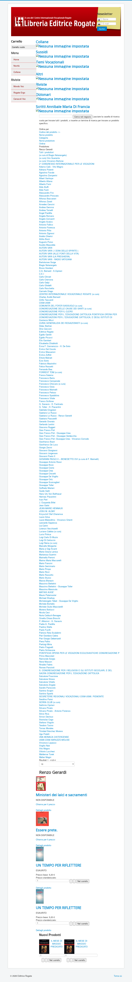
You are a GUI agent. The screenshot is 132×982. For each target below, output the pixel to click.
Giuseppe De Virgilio (48, 476)
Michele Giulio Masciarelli (51, 606)
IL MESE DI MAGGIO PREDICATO (56, 943)
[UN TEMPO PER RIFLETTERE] (40, 853)
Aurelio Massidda (47, 244)
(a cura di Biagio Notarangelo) (53, 155)
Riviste (41, 84)
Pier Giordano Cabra (48, 635)
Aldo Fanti (44, 189)
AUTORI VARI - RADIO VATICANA (55, 259)
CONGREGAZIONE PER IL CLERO (56, 311)
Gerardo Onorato (47, 421)
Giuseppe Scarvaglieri (49, 482)
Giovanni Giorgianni (48, 450)
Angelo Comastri (47, 218)
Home (16, 59)
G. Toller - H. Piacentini (50, 406)
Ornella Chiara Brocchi (49, 618)
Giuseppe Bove (46, 464)
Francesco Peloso (47, 392)
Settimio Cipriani (46, 705)
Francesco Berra (47, 377)
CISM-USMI (44, 302)
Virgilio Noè (44, 745)
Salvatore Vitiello (47, 681)
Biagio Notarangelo (48, 265)
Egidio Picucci (45, 337)
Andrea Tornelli (46, 210)
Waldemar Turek (46, 754)
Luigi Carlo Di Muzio (48, 537)
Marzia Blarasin (46, 580)
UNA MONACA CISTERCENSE (54, 736)
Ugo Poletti (44, 733)
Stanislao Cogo (46, 719)
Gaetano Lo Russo (48, 412)
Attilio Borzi (44, 239)
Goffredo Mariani (46, 487)
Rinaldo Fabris (45, 664)
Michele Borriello (47, 603)
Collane (17, 71)
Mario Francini (45, 563)
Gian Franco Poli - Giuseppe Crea (55, 432)
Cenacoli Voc (20, 98)
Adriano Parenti (46, 169)
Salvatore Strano (47, 679)
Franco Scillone (46, 401)
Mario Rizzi (44, 571)
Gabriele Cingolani (47, 409)
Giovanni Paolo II (47, 456)
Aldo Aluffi (44, 186)
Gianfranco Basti (47, 441)
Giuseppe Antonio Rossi (50, 461)
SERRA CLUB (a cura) (49, 702)
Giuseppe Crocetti (47, 473)
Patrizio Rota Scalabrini (50, 632)
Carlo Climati (45, 276)
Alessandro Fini (46, 192)
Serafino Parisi (46, 699)
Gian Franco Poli (47, 430)
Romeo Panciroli (46, 667)
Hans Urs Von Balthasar (50, 493)
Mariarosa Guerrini (47, 554)
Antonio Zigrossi (46, 233)
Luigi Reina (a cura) (48, 542)
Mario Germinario (47, 566)
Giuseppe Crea (46, 470)
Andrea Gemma (46, 207)
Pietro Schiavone (47, 650)
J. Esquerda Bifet (47, 502)
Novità (16, 65)
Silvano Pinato (46, 707)
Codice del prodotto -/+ (49, 131)
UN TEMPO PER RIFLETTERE (58, 865)
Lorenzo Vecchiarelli (48, 528)
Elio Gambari (45, 340)
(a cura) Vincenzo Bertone (51, 160)
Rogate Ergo (19, 92)
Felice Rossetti (46, 366)
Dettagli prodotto (43, 810)
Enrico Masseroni (47, 351)
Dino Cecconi (45, 328)
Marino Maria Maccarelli (50, 560)
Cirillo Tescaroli (46, 299)
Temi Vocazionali (50, 61)
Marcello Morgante (47, 545)
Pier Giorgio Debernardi (50, 638)
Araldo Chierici (46, 236)
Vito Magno (44, 748)
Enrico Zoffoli (45, 354)
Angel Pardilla (45, 213)
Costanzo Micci (46, 320)
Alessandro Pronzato (49, 195)
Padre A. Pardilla (47, 624)
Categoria (43, 137)
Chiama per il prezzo (45, 804)
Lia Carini (43, 525)
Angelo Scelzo (46, 221)
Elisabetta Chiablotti (48, 343)
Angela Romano (46, 215)
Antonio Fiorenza (47, 227)
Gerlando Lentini (46, 424)
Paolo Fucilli (45, 629)
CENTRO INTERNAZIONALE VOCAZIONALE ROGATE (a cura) (69, 294)
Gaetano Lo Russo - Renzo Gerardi (55, 415)
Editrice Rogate (46, 331)
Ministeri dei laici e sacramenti (61, 794)
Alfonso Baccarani (47, 198)
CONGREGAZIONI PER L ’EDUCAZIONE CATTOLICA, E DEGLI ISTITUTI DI (75, 317)
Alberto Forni (45, 184)
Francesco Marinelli (48, 389)
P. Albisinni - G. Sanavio (50, 621)
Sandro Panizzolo (47, 687)
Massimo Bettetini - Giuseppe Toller (55, 586)
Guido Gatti (44, 490)
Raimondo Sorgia (47, 658)
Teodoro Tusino (46, 725)
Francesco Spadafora (49, 395)
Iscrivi (102, 28)
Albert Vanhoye (46, 178)
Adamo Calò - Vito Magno (51, 166)
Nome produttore (47, 140)
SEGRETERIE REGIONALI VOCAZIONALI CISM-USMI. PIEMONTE (71, 696)
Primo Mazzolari (46, 655)
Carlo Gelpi (44, 282)
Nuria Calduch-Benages (50, 615)
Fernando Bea (45, 369)
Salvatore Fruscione (48, 676)
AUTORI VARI (45, 247)
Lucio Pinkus (45, 534)
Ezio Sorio (44, 360)
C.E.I (41, 273)
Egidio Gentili (45, 334)
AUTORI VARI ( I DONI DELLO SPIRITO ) (58, 250)
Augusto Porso (46, 241)
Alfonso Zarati (45, 201)
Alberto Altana (45, 181)
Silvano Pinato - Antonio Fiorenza (54, 710)
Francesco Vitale (47, 398)
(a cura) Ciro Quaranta (49, 158)
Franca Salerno (46, 375)
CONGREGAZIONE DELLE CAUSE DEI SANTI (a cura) (65, 308)
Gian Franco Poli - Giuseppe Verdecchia (57, 435)
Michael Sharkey (47, 597)
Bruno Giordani (46, 267)
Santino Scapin (46, 690)
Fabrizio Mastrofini (47, 363)
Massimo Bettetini (47, 583)
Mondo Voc (19, 86)
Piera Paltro (44, 641)
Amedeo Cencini (46, 204)
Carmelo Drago (46, 291)
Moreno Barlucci (46, 609)
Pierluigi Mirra (45, 644)
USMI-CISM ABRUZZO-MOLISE (54, 739)
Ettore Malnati (45, 357)
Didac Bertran (45, 325)
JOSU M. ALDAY (47, 511)
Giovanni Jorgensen (48, 453)
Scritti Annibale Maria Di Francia (63, 106)
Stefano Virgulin (46, 722)
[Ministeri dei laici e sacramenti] (41, 783)
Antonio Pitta (45, 230)
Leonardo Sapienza (48, 522)
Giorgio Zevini (45, 447)
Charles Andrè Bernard (49, 296)
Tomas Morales (46, 728)
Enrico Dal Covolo (47, 349)
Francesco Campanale (49, 380)
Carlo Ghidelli (45, 285)
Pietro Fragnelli (46, 647)
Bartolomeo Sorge (47, 262)
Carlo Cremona (46, 279)
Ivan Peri (43, 499)
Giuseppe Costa (46, 467)
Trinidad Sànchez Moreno (51, 731)
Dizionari (43, 94)
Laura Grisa (44, 516)
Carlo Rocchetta (46, 288)
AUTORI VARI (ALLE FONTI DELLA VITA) (59, 253)
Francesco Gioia (46, 386)
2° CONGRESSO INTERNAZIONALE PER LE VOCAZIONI (66, 163)
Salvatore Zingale (47, 684)
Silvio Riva (44, 713)
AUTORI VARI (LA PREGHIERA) (54, 256)
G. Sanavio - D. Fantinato (51, 404)
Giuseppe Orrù (46, 479)
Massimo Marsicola (48, 589)
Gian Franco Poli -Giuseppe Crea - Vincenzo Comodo (64, 438)
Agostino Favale (46, 172)
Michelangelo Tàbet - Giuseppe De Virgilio (58, 600)
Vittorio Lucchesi (47, 751)
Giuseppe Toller (46, 485)
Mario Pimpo (45, 569)
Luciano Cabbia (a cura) (50, 531)
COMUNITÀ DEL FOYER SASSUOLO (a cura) (60, 305)
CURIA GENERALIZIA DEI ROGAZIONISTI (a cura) (63, 322)
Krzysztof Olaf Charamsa (51, 514)
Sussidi (42, 51)
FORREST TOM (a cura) (50, 372)
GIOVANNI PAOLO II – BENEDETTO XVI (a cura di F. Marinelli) (69, 459)
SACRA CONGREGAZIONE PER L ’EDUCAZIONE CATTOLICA (69, 673)
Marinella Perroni (47, 557)
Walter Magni (45, 757)
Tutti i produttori (46, 152)
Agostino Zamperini (48, 175)
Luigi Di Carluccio (47, 540)
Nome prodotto (46, 134)
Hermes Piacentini (47, 496)
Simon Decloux (46, 716)
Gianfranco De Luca (48, 444)
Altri (39, 74)
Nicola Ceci (44, 612)
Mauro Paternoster (47, 595)
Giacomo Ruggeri (47, 427)
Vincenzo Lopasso (47, 742)
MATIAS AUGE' (46, 592)
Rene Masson (45, 661)
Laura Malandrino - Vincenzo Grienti (55, 519)
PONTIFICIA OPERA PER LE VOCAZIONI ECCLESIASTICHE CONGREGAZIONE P (79, 652)
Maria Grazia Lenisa (48, 551)
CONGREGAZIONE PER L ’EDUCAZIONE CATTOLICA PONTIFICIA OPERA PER (78, 314)
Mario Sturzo (45, 577)
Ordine (42, 143)
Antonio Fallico (46, 224)
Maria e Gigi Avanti (48, 548)
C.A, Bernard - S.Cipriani (50, 270)
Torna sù (118, 975)
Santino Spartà (46, 693)
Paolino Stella (45, 626)
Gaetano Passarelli (48, 418)
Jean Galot (44, 505)
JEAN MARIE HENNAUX (51, 508)
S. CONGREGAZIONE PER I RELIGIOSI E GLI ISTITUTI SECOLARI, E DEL (75, 670)
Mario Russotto (46, 574)
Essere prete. (46, 829)
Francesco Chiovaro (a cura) (52, 383)
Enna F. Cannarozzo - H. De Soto (54, 346)
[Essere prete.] (42, 818)
